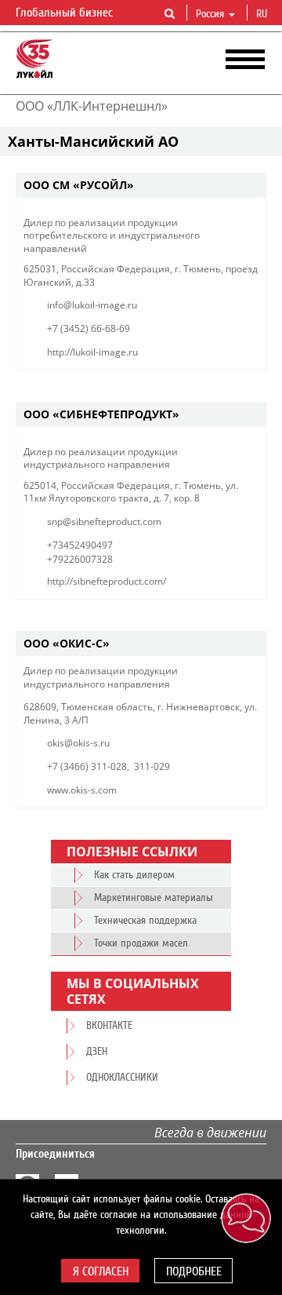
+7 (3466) (68, 766)
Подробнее (194, 1271)
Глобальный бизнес (66, 12)
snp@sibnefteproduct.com (104, 521)
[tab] (141, 185)
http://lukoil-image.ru (92, 352)
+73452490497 (80, 545)
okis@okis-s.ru (78, 743)
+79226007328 (80, 559)
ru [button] (263, 14)
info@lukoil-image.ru (92, 305)
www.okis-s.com (82, 790)
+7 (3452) (68, 328)
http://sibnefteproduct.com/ (106, 581)
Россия (210, 14)
